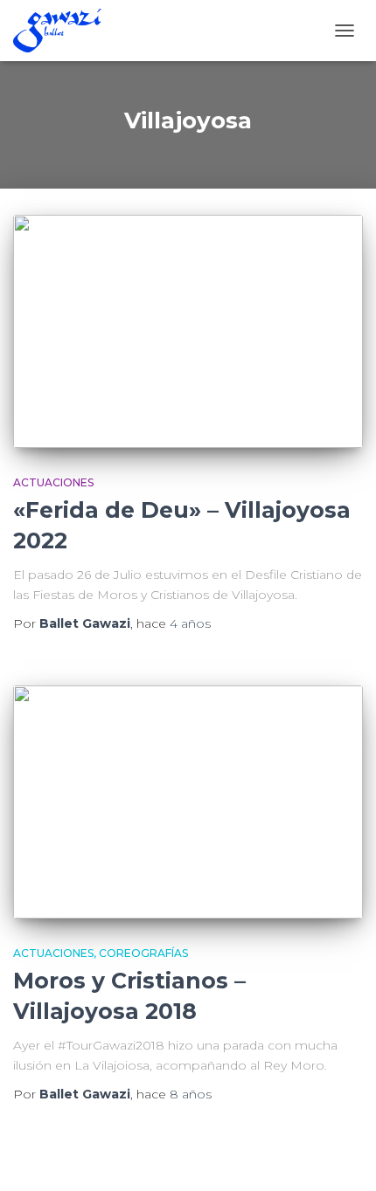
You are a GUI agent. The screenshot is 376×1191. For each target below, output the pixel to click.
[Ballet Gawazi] (64, 30)
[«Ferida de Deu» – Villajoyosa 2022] (188, 331)
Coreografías (143, 953)
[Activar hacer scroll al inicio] (341, 1156)
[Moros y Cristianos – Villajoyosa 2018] (188, 802)
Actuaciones (53, 482)
